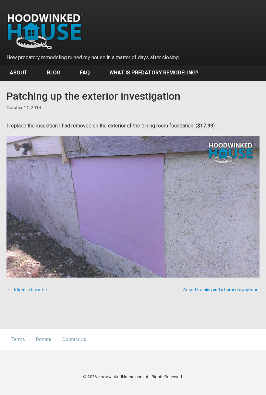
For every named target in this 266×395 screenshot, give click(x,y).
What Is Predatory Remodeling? (154, 73)
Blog (53, 73)
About (19, 73)
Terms (18, 339)
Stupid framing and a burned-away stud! (221, 289)
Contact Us (74, 339)
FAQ (85, 73)
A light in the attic (30, 289)
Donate (43, 339)
